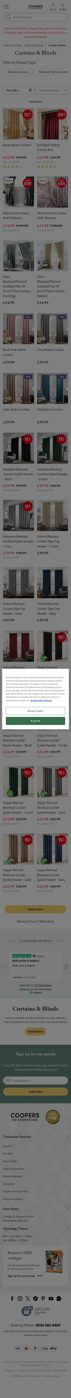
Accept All (36, 720)
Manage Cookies (35, 710)
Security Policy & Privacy (41, 700)
